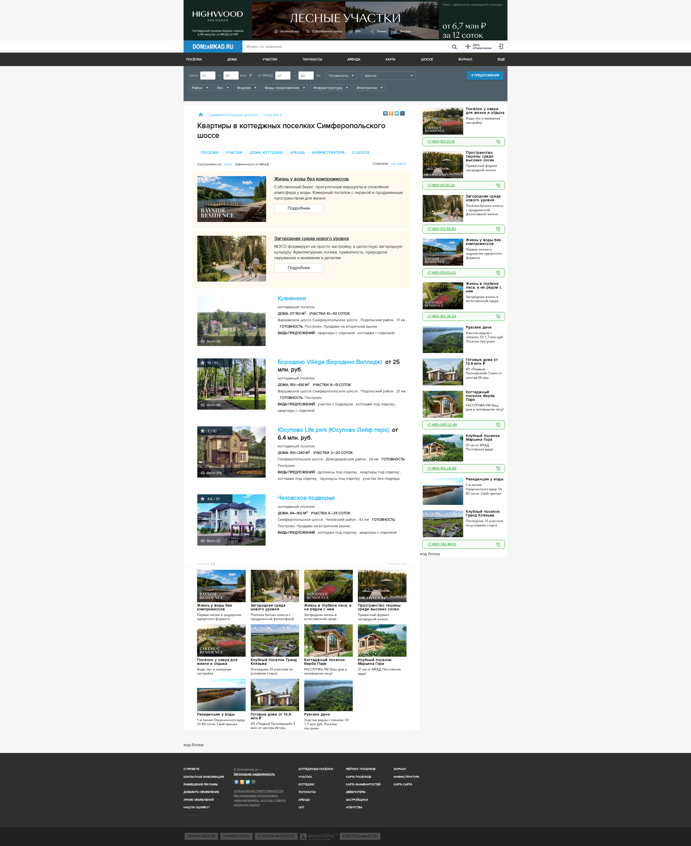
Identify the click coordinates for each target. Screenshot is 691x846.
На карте (398, 163)
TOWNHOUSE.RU (236, 836)
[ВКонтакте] (385, 113)
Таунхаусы (312, 59)
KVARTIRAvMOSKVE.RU (276, 836)
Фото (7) (212, 541)
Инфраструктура (406, 777)
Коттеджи (306, 784)
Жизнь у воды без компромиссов (311, 179)
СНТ (301, 807)
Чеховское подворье (306, 498)
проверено (252, 472)
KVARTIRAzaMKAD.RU (360, 836)
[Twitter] (397, 113)
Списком (380, 163)
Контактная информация (204, 777)
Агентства (354, 807)
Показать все (397, 564)
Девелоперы (355, 792)
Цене (228, 164)
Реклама (203, 564)
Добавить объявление (201, 792)
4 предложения (485, 75)
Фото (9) (212, 405)
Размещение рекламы (201, 784)
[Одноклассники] (391, 113)
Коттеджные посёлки (316, 769)
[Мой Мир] (402, 113)
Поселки (272, 115)
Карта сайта (403, 784)
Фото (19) (213, 473)
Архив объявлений (199, 800)
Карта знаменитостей (363, 784)
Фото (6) (212, 341)
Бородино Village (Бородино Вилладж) (330, 362)
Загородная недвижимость (254, 774)
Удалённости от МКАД (252, 164)
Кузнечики (292, 298)
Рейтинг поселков (360, 769)
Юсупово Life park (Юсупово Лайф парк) (333, 430)
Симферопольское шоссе (233, 115)
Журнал (400, 769)
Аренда (304, 800)
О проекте (191, 769)
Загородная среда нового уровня (311, 238)
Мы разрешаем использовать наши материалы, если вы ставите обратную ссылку (260, 800)
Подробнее (299, 208)
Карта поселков (358, 777)
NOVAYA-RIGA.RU (201, 836)
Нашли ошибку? (197, 807)
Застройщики (357, 800)
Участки (305, 777)
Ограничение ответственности (258, 791)
